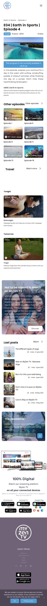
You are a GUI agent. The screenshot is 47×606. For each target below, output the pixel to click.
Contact (23, 562)
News (23, 560)
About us (23, 553)
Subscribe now (23, 555)
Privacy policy (28, 601)
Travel (7, 34)
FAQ (23, 558)
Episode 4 (22, 20)
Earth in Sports (10, 20)
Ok (15, 601)
